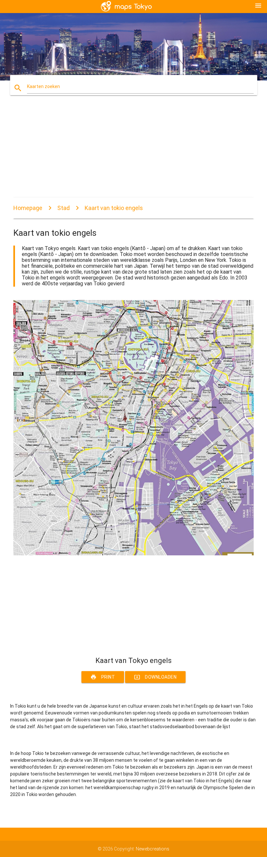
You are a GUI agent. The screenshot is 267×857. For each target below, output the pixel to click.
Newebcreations (152, 848)
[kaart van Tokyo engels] (133, 553)
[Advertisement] (133, 152)
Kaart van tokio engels (114, 207)
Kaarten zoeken (43, 86)
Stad (63, 207)
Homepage (27, 207)
